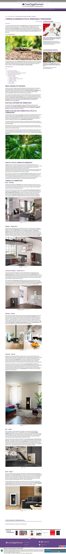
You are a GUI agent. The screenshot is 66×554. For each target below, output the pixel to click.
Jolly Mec (21, 350)
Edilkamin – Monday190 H (13, 77)
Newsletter (50, 9)
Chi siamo (26, 542)
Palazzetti (21, 425)
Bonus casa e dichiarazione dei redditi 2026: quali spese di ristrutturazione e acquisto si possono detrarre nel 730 (52, 38)
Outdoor (36, 9)
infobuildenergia (25, 1)
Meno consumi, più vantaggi (12, 70)
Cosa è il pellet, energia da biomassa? (13, 74)
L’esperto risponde (48, 21)
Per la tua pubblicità (29, 547)
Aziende (42, 9)
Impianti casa (20, 9)
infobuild (18, 1)
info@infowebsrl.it (43, 544)
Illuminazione (32, 9)
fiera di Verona (28, 92)
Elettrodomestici (26, 9)
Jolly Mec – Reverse (12, 79)
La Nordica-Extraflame (20, 309)
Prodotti (46, 9)
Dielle (21, 222)
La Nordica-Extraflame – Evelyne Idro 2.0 (16, 78)
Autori (26, 544)
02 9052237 (42, 546)
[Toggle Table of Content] (6, 68)
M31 (22, 467)
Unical (22, 510)
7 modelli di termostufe (11, 75)
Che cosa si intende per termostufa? (13, 71)
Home (6, 16)
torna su (33, 538)
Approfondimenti (11, 16)
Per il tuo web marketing (34, 1)
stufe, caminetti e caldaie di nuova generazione (30, 177)
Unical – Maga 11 (12, 83)
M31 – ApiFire (11, 82)
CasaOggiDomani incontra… (50, 50)
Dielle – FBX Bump (12, 76)
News (40, 9)
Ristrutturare (14, 9)
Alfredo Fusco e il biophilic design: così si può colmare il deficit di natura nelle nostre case (51, 64)
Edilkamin (20, 266)
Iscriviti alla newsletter (44, 1)
